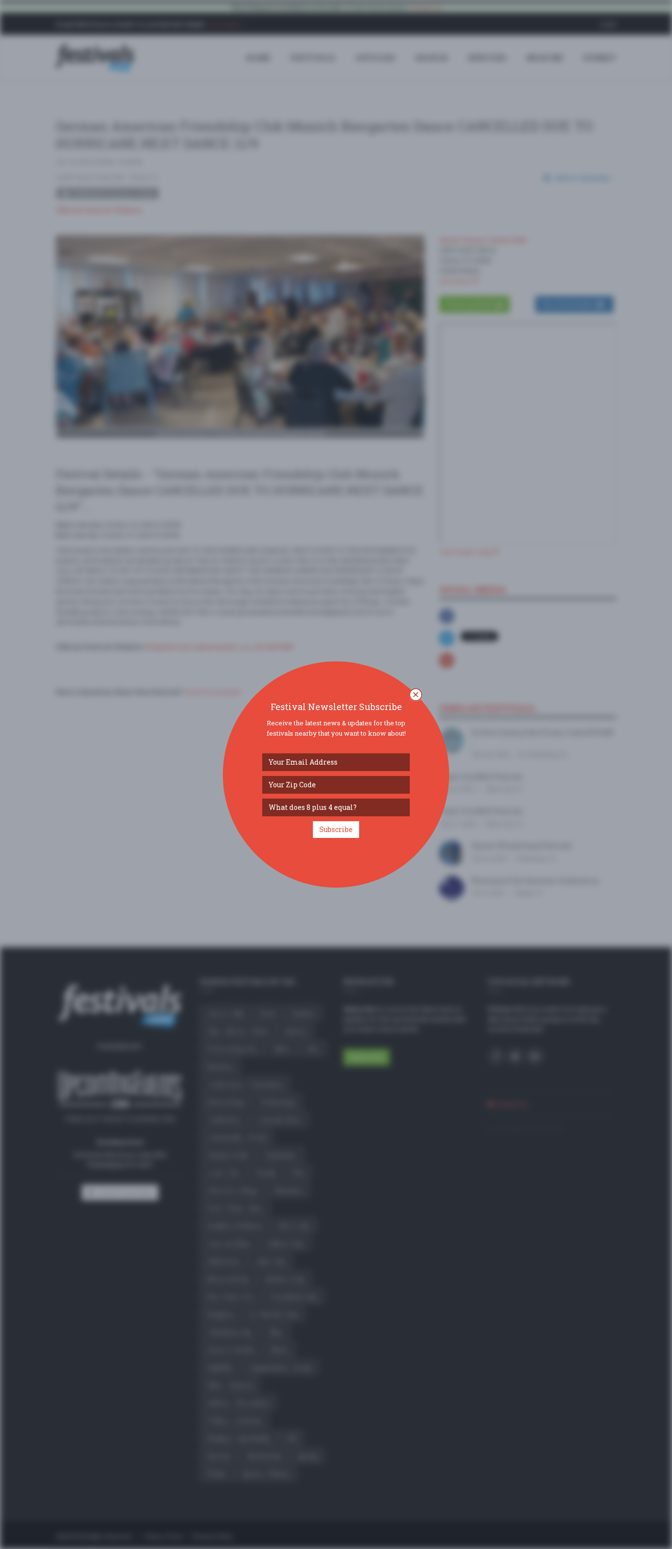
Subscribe (336, 829)
